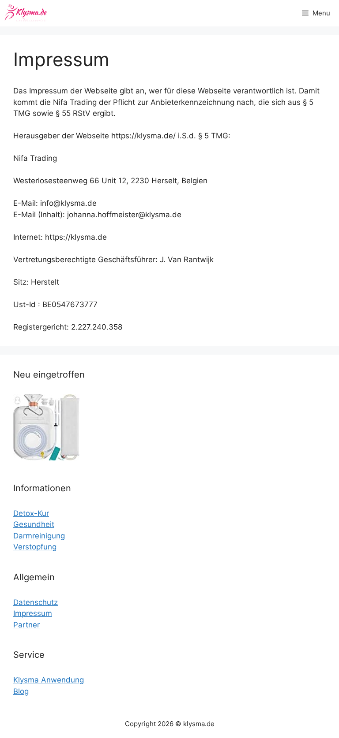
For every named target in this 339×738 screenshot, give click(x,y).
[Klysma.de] (25, 13)
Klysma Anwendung (48, 679)
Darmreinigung (39, 535)
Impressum (32, 613)
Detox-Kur (31, 513)
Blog (21, 691)
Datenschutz (35, 602)
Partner (26, 624)
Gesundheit (33, 524)
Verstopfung (34, 546)
